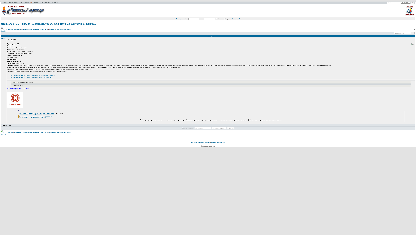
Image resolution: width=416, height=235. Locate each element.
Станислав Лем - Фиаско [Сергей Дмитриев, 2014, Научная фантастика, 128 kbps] (48, 24)
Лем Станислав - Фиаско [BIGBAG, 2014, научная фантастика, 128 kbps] (32, 75)
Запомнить (221, 19)
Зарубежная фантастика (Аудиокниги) (60, 29)
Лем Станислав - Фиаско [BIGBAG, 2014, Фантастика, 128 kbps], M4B (31, 78)
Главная (10, 29)
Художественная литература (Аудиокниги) (35, 29)
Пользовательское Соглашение (200, 142)
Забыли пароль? (235, 19)
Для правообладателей (218, 142)
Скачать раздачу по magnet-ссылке (37, 114)
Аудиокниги (17, 29)
